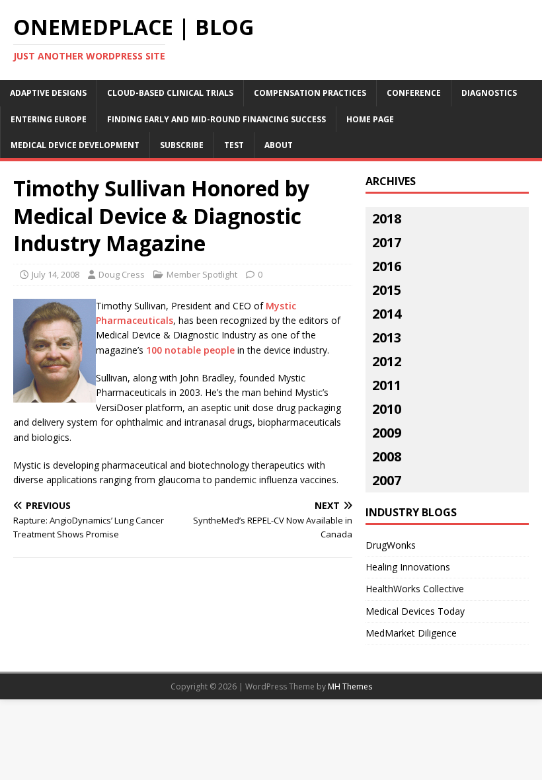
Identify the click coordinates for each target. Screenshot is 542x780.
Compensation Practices (310, 92)
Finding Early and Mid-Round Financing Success (216, 119)
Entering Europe (49, 119)
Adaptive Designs (48, 92)
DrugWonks (391, 545)
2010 (386, 409)
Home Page (370, 119)
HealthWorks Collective (415, 588)
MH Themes (350, 686)
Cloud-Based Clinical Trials (170, 92)
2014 (386, 314)
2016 (386, 266)
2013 (386, 337)
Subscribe (182, 145)
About (278, 145)
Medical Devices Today (415, 611)
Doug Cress (121, 274)
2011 (386, 385)
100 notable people (190, 350)
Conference (414, 92)
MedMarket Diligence (411, 633)
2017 (386, 242)
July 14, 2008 (55, 274)
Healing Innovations (408, 567)
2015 (386, 290)
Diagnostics (489, 92)
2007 (386, 480)
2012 (386, 361)
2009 (386, 433)
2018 (386, 218)
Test (234, 145)
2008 (386, 456)
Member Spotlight (202, 274)
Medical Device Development (75, 145)
